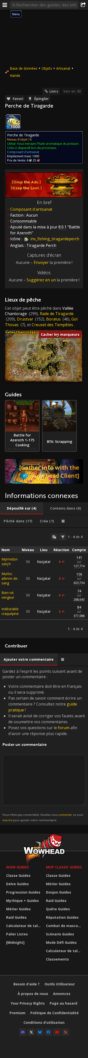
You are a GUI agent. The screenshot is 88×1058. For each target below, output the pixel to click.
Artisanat (63, 68)
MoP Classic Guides (64, 867)
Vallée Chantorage (20, 332)
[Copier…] (54, 537)
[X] (31, 1032)
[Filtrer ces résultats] (62, 537)
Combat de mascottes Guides (64, 925)
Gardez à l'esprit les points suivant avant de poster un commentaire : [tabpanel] (43, 745)
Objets (47, 68)
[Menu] (5, 5)
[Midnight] (15, 942)
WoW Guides (17, 867)
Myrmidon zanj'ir (9, 561)
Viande (15, 75)
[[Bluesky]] (40, 1032)
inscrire (7, 820)
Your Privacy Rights (28, 1003)
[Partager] (83, 5)
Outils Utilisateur (59, 984)
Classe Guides (18, 875)
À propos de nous (33, 993)
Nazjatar (44, 561)
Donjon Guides (58, 892)
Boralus (53, 319)
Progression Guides (23, 892)
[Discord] (22, 1032)
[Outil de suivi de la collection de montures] (44, 471)
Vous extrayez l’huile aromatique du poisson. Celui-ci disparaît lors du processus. (43, 146)
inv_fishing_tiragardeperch (54, 238)
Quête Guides (58, 909)
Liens (53, 91)
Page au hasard (63, 1003)
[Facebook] (48, 1032)
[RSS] (65, 1032)
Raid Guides (16, 917)
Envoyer (41, 262)
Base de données (23, 68)
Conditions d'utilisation (44, 1022)
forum (63, 727)
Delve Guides (17, 884)
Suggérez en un (41, 280)
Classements (57, 959)
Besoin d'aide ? (26, 984)
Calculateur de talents (25, 925)
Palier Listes (17, 934)
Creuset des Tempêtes (52, 324)
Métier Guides (18, 909)
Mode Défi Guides (61, 942)
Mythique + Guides (22, 900)
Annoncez (61, 993)
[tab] (21, 508)
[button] (28, 363)
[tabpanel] (44, 583)
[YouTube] (57, 1032)
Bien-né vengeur (7, 595)
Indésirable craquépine (10, 611)
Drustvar (25, 319)
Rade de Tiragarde (57, 313)
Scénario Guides (60, 934)
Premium (17, 1012)
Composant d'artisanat (31, 209)
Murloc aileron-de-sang (10, 578)
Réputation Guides (62, 917)
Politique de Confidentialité (54, 1012)
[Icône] (13, 122)
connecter (65, 815)
